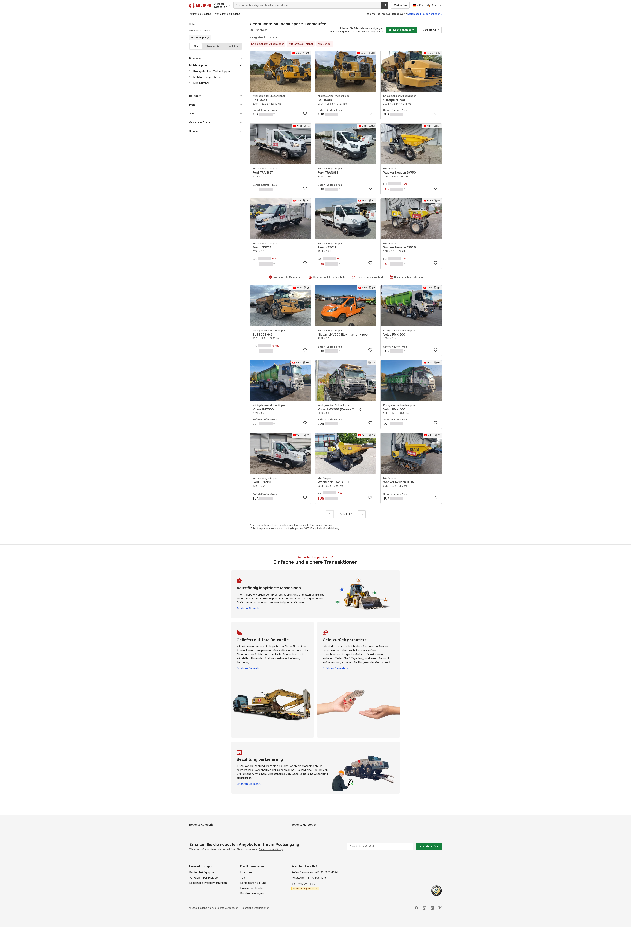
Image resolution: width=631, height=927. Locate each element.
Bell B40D (260, 100)
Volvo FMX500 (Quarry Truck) (339, 409)
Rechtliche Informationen (255, 907)
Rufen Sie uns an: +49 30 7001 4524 (314, 872)
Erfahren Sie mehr (248, 608)
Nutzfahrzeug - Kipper (265, 168)
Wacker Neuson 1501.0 (399, 247)
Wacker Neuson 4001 (333, 482)
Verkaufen (400, 5)
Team (243, 877)
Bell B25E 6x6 (263, 334)
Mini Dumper (390, 168)
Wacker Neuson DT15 (398, 482)
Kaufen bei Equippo (201, 872)
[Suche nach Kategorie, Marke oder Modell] (384, 5)
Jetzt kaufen (213, 46)
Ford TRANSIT (263, 172)
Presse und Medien (252, 888)
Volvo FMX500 (263, 409)
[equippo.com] (200, 5)
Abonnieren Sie (428, 846)
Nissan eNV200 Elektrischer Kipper (343, 334)
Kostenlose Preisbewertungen (423, 13)
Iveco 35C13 (262, 247)
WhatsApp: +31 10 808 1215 (308, 877)
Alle (196, 46)
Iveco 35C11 (327, 247)
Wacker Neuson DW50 (399, 172)
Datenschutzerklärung (271, 849)
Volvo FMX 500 (394, 334)
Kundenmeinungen (252, 893)
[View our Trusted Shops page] (436, 890)
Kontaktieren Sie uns (253, 882)
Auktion (233, 46)
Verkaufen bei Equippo (203, 877)
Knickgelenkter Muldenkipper (269, 95)
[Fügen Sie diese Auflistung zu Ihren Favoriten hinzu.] (305, 113)
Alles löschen (203, 30)
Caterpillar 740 (394, 100)
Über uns (246, 872)
